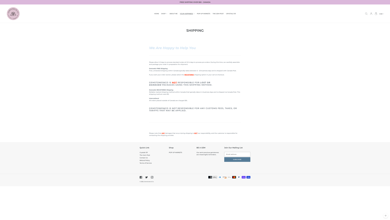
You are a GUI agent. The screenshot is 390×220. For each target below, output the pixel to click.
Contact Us (144, 158)
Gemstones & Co (149, 181)
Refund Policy (145, 160)
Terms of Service (146, 163)
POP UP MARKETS (175, 152)
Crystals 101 (144, 152)
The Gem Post (145, 155)
